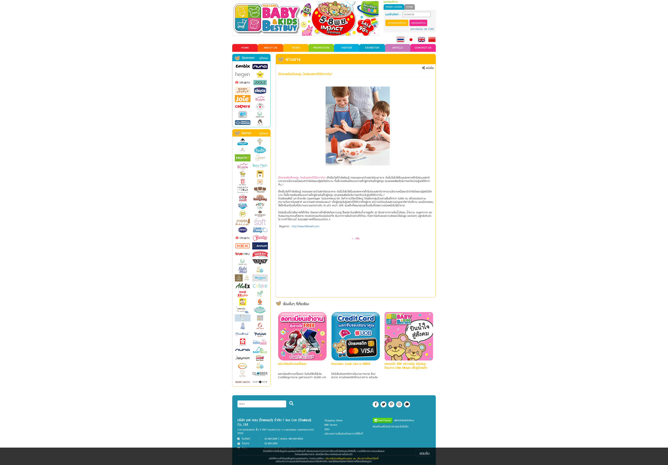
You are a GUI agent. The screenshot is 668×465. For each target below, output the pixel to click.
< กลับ (356, 238)
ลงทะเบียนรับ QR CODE (422, 29)
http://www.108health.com (305, 226)
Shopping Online (333, 420)
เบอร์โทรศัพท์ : (392, 14)
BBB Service (330, 425)
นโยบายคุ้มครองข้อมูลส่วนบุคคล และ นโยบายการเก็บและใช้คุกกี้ (351, 458)
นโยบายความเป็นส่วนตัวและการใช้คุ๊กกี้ (343, 433)
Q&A (327, 429)
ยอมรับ (425, 453)
